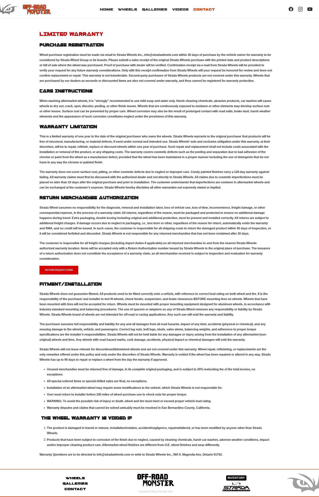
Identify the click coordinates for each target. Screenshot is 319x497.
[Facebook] (291, 9)
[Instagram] (300, 9)
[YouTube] (310, 9)
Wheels (75, 478)
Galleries (75, 483)
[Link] (30, 9)
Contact (75, 489)
